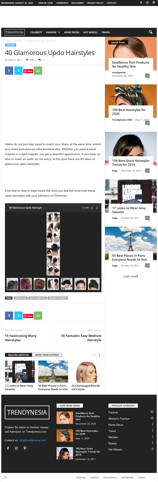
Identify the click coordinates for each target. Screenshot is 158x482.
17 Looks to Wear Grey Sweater (19, 387)
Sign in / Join (45, 2)
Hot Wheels (90, 32)
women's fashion (57, 298)
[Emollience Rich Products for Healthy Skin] (131, 53)
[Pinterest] (153, 3)
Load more (130, 276)
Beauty (112, 443)
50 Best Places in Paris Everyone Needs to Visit (53, 387)
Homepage (62, 2)
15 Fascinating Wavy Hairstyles (21, 338)
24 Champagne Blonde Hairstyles (86, 387)
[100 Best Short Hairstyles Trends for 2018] (131, 148)
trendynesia (119, 72)
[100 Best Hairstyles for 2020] (131, 101)
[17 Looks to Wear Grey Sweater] (20, 372)
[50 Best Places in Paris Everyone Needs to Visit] (53, 372)
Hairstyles (20, 298)
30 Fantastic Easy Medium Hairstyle (81, 338)
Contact (111, 2)
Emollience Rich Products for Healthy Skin (130, 64)
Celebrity (36, 32)
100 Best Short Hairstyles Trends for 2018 (130, 163)
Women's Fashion (119, 418)
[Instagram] (147, 3)
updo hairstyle (37, 298)
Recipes (113, 437)
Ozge (115, 170)
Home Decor (71, 32)
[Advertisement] (53, 110)
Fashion (51, 32)
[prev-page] (94, 355)
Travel (106, 32)
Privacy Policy (95, 2)
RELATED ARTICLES (18, 354)
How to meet (29, 190)
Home (8, 40)
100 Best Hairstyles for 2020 (128, 112)
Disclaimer (77, 2)
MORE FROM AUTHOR (47, 354)
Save (30, 71)
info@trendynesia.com (32, 440)
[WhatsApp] (38, 71)
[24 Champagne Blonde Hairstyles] (86, 372)
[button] (150, 32)
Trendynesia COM (122, 119)
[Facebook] (140, 3)
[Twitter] (18, 71)
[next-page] (99, 355)
